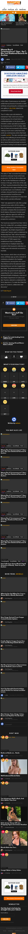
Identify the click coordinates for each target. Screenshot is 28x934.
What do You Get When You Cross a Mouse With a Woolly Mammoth (13, 594)
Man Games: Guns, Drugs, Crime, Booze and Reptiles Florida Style (12, 714)
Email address (4, 912)
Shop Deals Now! (16, 91)
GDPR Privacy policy (20, 930)
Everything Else (5, 561)
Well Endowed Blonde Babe (10, 776)
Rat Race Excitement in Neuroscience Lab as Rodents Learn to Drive (13, 665)
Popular (11, 9)
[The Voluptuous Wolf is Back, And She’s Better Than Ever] (7, 17)
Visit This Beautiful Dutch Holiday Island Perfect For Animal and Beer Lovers (13, 690)
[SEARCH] (26, 12)
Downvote (21, 357)
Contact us (10, 930)
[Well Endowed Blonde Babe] (14, 766)
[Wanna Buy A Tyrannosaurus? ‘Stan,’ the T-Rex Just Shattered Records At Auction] (14, 440)
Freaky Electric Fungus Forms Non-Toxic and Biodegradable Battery (13, 641)
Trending (22, 9)
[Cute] (6, 831)
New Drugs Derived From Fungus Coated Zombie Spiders (12, 618)
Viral (21, 445)
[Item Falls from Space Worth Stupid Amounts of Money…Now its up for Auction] (14, 554)
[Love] (6, 737)
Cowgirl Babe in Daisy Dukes (11, 870)
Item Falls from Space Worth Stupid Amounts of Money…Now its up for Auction (13, 565)
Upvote (6, 357)
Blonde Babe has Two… (9, 847)
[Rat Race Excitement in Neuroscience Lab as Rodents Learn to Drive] (14, 655)
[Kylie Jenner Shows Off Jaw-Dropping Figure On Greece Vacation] (14, 814)
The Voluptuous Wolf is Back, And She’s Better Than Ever (7, 23)
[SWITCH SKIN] (13, 12)
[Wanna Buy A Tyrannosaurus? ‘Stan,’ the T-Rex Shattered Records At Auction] (14, 509)
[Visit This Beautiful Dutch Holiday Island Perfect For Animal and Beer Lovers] (14, 679)
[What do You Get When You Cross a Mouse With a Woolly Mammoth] (14, 584)
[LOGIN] (16, 12)
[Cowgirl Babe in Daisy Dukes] (14, 861)
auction (8, 135)
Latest (4, 9)
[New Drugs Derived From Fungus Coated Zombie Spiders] (14, 608)
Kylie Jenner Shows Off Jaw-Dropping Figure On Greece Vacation (14, 823)
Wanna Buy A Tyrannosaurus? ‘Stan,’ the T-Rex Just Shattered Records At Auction (14, 451)
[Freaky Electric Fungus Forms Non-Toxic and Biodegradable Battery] (14, 632)
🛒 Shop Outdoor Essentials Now (14, 169)
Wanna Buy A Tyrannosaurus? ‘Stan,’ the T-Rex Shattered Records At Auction (14, 519)
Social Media (16, 445)
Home (4, 930)
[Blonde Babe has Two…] (14, 838)
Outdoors (9, 445)
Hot (16, 9)
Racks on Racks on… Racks (10, 753)
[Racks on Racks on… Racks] (14, 743)
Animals (3, 445)
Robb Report (7, 291)
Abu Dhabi (12, 108)
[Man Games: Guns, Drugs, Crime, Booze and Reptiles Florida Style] (14, 705)
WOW (2, 447)
